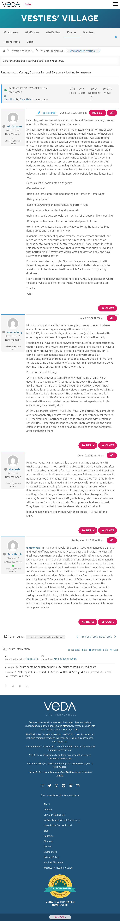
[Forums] (4, 50)
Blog (46, 830)
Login (30, 41)
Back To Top (60, 917)
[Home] (11, 4)
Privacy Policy (51, 857)
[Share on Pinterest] (19, 686)
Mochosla (14, 469)
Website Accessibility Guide (58, 867)
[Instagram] (56, 786)
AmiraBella (32, 658)
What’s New (11, 32)
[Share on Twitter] (12, 686)
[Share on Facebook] (5, 686)
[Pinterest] (63, 786)
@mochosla (33, 547)
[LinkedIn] (70, 786)
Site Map (48, 841)
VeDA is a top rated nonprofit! (60, 903)
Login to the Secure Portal (58, 825)
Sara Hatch (26, 99)
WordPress (71, 772)
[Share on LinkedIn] (26, 686)
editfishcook (14, 126)
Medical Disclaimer (54, 862)
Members (89, 32)
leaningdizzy (14, 332)
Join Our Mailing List (54, 814)
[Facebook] (42, 786)
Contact (48, 809)
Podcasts (48, 836)
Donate (48, 846)
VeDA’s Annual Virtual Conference (62, 820)
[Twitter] (49, 786)
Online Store (50, 851)
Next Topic (106, 636)
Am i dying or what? (65, 658)
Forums (71, 32)
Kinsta (59, 775)
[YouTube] (77, 786)
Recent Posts (12, 41)
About (47, 804)
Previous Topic (88, 636)
